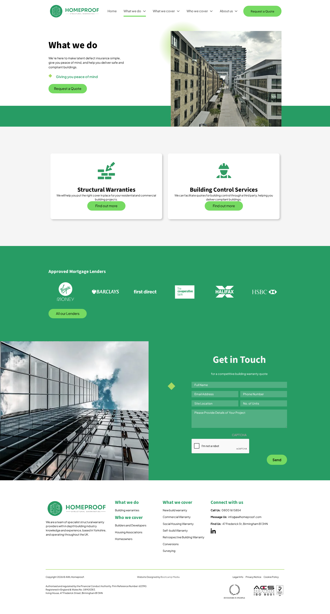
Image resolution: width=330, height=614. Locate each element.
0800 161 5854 (226, 510)
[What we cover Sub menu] (178, 11)
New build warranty (175, 510)
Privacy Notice (253, 577)
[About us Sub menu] (236, 11)
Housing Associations (128, 532)
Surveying (169, 550)
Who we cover (197, 11)
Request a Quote (262, 11)
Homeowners (123, 539)
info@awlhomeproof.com (236, 517)
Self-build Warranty (175, 530)
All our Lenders (67, 313)
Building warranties (127, 510)
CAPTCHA (239, 435)
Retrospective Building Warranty (183, 537)
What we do (132, 11)
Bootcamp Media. (170, 577)
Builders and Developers (130, 525)
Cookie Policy (271, 577)
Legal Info (238, 577)
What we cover (164, 11)
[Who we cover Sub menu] (211, 11)
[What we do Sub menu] (144, 11)
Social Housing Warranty (178, 523)
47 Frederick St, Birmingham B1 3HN (239, 523)
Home (112, 11)
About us (226, 11)
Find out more (106, 206)
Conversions (171, 544)
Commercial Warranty (177, 517)
